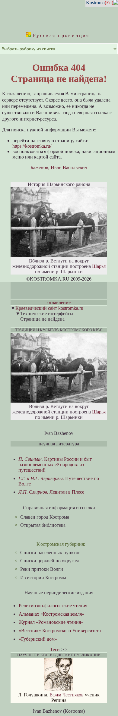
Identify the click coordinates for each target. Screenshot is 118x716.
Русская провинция (60, 35)
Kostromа (95, 2)
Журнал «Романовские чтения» (51, 622)
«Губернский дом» (38, 639)
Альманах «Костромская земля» (51, 614)
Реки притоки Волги (41, 569)
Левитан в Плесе (51, 492)
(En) (109, 2)
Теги (55, 649)
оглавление (59, 302)
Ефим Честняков (66, 694)
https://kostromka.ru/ (31, 146)
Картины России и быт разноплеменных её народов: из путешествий (55, 465)
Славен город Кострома (44, 517)
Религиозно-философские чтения (53, 605)
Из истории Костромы (43, 577)
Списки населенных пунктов (50, 552)
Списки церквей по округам (49, 560)
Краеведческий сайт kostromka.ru (49, 308)
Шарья (99, 266)
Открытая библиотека (42, 525)
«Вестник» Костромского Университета (60, 630)
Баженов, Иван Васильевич (58, 167)
